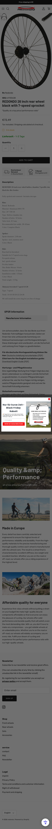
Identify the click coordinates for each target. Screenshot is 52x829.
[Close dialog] (49, 399)
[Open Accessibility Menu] (45, 822)
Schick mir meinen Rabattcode (13, 424)
